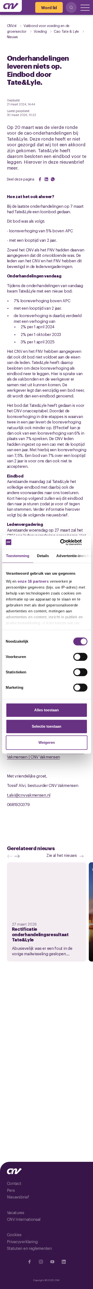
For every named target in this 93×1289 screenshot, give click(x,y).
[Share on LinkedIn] (46, 179)
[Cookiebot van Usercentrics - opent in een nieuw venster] (66, 542)
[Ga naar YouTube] (52, 1261)
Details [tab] (43, 556)
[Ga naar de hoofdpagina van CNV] (11, 6)
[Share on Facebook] (40, 179)
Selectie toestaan (46, 726)
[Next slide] (18, 856)
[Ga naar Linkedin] (63, 1261)
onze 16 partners (33, 581)
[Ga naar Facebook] (29, 1261)
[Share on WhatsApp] (53, 179)
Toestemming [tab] (17, 556)
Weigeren (46, 742)
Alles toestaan (46, 710)
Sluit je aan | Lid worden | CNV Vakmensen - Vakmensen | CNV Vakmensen (45, 754)
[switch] (80, 657)
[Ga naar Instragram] (40, 1261)
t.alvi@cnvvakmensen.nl (28, 795)
